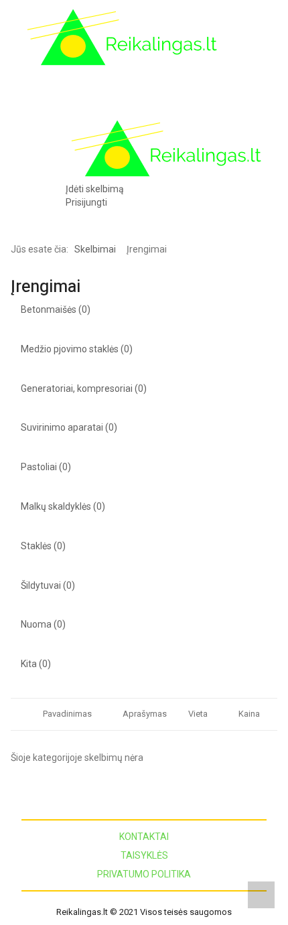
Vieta (198, 714)
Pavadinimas (67, 714)
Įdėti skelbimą (95, 189)
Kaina (249, 714)
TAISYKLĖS (144, 855)
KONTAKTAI (144, 836)
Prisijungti (86, 202)
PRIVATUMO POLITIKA (144, 874)
